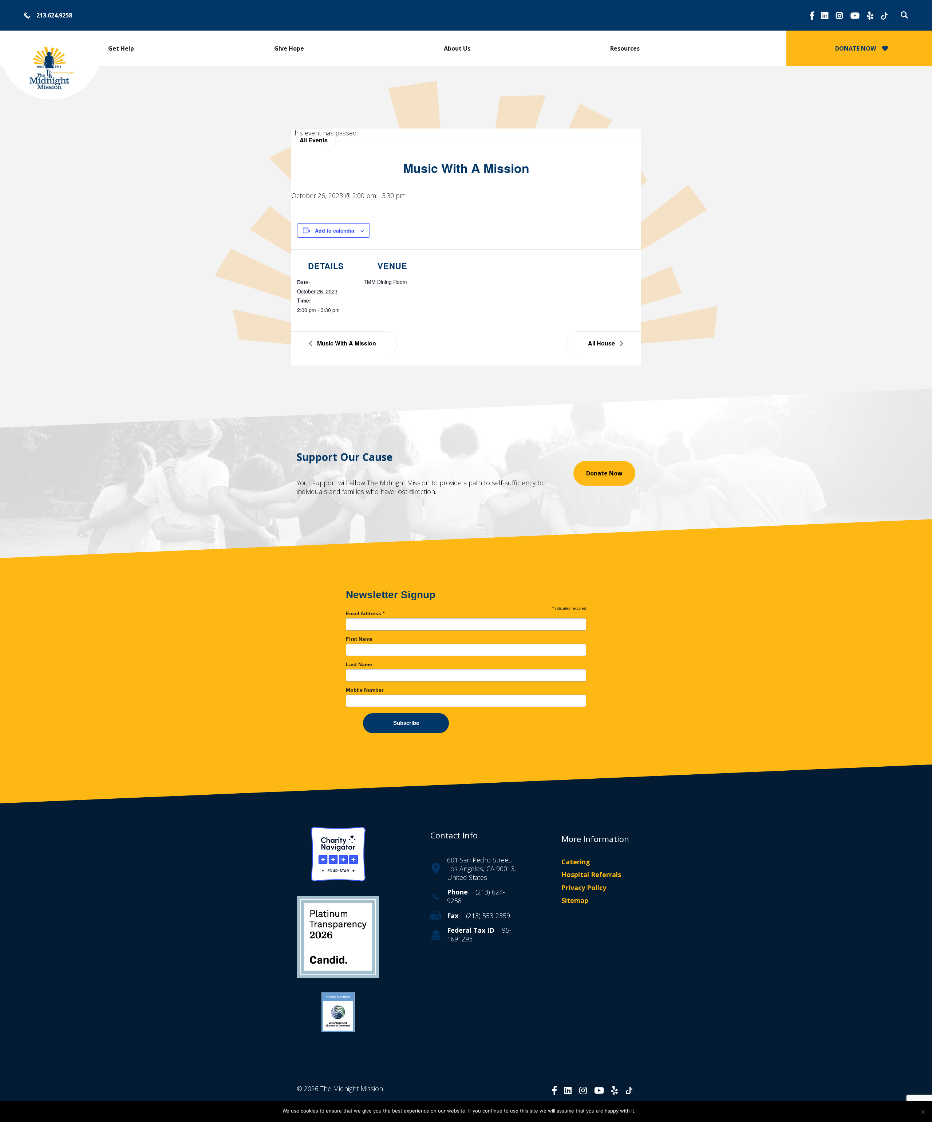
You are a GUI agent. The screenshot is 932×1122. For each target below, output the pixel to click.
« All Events (313, 140)
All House (602, 343)
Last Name (359, 664)
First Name (359, 639)
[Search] (902, 15)
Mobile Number (364, 690)
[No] (923, 1111)
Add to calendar (335, 230)
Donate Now (604, 473)
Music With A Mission (346, 343)
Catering (575, 862)
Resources (625, 48)
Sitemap (574, 900)
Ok (644, 1111)
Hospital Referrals (591, 874)
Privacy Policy (583, 887)
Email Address (365, 613)
